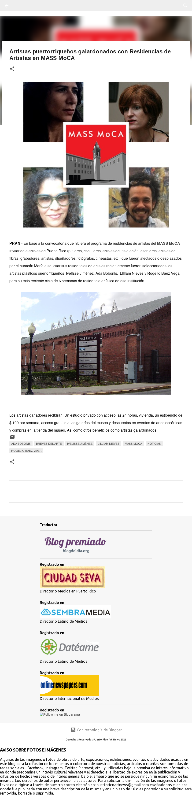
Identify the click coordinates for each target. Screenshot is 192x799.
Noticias (154, 443)
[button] (12, 69)
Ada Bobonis (21, 443)
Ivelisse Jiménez (79, 443)
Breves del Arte (49, 443)
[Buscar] (19, 5)
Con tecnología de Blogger (99, 730)
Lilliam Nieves (108, 443)
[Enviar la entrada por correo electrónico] (12, 438)
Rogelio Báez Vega (26, 450)
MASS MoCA (133, 443)
